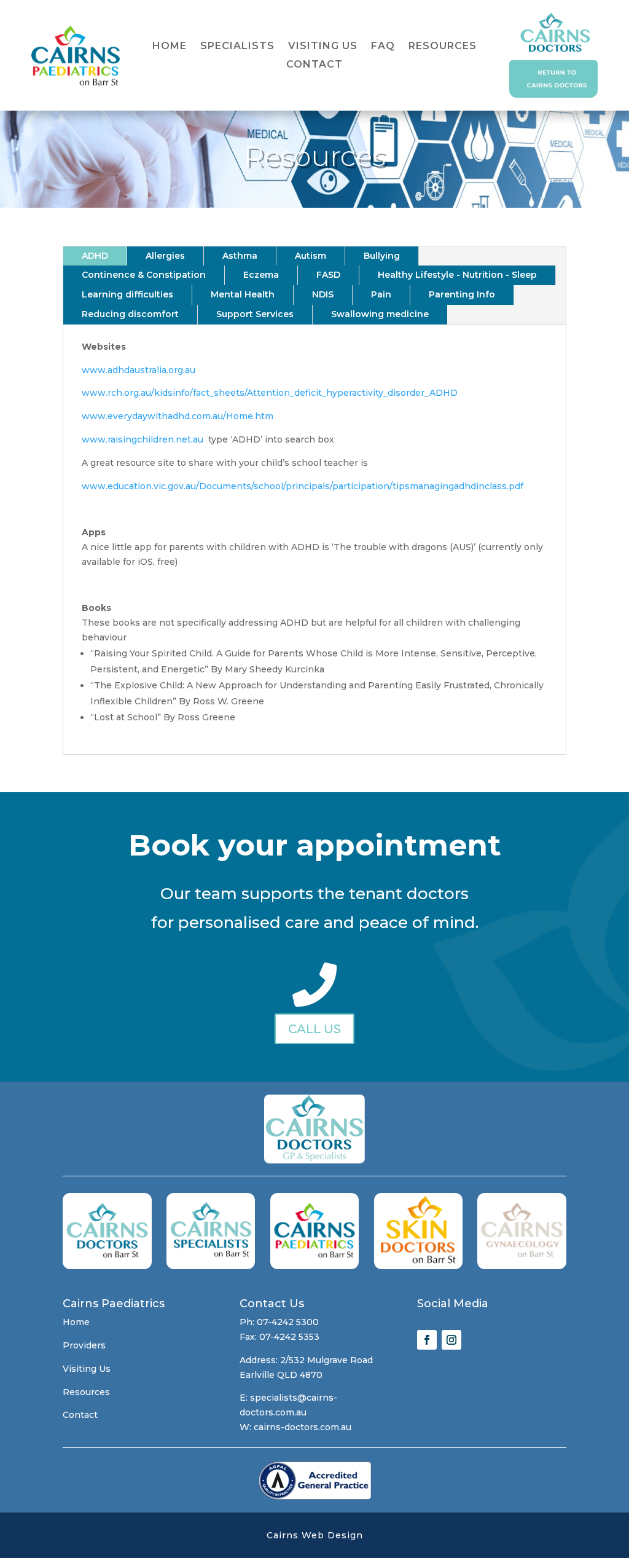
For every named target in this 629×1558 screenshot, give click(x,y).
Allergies (165, 255)
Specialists (237, 47)
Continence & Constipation (144, 274)
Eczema (261, 274)
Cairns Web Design (315, 1535)
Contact (314, 65)
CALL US (314, 1028)
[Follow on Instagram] (451, 1340)
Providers (84, 1345)
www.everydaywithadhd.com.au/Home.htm (177, 416)
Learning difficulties (127, 294)
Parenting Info (462, 294)
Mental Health (243, 294)
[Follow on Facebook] (427, 1340)
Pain (381, 294)
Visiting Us (322, 47)
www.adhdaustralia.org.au (138, 370)
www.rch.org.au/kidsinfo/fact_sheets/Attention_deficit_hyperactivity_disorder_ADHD (270, 392)
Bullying (382, 255)
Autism (310, 255)
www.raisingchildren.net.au (142, 439)
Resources (442, 47)
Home (169, 47)
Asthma (239, 255)
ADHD (95, 255)
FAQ (383, 47)
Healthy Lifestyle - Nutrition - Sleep (457, 274)
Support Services (255, 314)
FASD (328, 274)
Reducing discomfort (130, 314)
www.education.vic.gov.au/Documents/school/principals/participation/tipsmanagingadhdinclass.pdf (302, 486)
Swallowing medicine (380, 314)
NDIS (323, 294)
